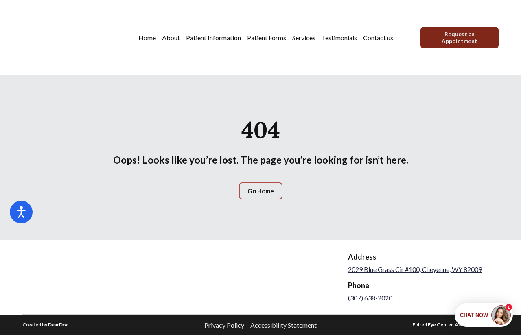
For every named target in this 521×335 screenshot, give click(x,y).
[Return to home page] (52, 37)
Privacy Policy (224, 325)
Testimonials (339, 38)
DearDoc (58, 325)
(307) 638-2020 (370, 298)
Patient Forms (266, 38)
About (171, 38)
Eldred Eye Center (432, 325)
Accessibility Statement (283, 325)
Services (303, 38)
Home (147, 38)
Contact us (378, 38)
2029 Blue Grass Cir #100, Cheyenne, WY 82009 (415, 269)
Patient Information (213, 38)
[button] (459, 37)
